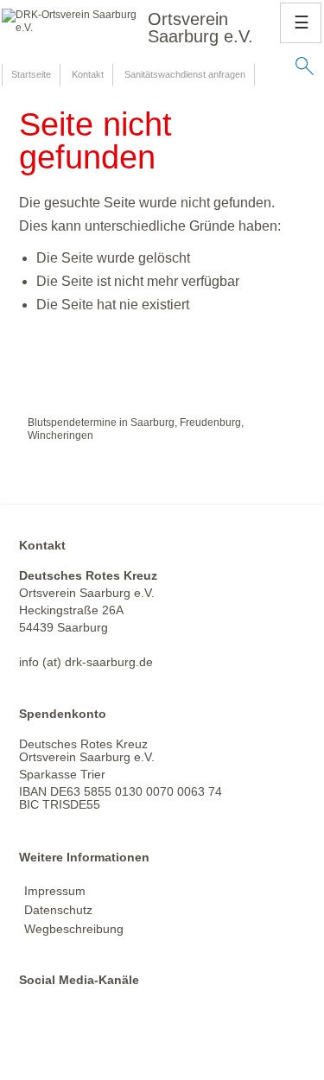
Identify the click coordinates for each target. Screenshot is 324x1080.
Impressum (55, 891)
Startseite (31, 74)
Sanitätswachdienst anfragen (184, 74)
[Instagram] (69, 1023)
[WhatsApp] (103, 1023)
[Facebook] (36, 1023)
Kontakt (88, 74)
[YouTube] (137, 1023)
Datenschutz (58, 910)
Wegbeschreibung (74, 929)
